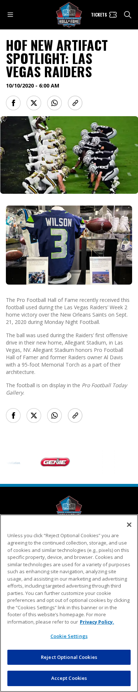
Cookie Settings (69, 636)
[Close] (129, 525)
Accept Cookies (69, 678)
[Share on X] (33, 103)
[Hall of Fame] (69, 509)
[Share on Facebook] (13, 103)
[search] (127, 14)
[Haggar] (97, 462)
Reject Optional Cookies (69, 657)
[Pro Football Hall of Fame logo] (69, 15)
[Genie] (50, 462)
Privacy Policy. (97, 621)
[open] (10, 14)
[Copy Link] (75, 103)
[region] (69, 603)
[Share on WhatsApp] (54, 103)
